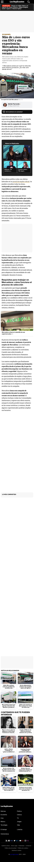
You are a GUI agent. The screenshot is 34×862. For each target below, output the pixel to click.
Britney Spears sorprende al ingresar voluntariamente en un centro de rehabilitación (25, 770)
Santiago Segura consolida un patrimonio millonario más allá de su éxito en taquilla (25, 750)
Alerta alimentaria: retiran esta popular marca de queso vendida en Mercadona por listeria (25, 687)
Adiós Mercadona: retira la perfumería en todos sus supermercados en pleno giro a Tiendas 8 (8, 687)
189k (11, 840)
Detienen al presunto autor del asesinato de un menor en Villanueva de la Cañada (25, 789)
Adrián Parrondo (14, 104)
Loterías (19, 829)
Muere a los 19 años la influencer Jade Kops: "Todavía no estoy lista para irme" (8, 731)
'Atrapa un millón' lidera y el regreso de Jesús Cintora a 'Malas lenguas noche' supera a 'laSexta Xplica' (15, 7)
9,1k (22, 840)
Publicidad (21, 845)
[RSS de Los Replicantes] (6, 840)
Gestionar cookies (16, 850)
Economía (4, 814)
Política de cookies (23, 848)
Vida (18, 825)
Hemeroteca (5, 834)
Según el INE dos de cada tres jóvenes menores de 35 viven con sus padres (25, 731)
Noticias (3, 811)
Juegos (19, 821)
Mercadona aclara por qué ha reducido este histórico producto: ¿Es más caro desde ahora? (16, 67)
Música (3, 821)
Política (19, 811)
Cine (2, 818)
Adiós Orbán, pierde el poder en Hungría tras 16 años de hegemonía (8, 789)
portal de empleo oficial (21, 182)
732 (27, 840)
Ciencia (19, 814)
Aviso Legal (14, 845)
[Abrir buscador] (28, 2)
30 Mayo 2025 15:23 (13, 106)
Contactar (28, 845)
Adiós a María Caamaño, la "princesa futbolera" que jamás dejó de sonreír (9, 750)
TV (18, 818)
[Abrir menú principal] (2, 2)
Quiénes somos (6, 845)
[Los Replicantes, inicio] (17, 2)
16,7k (17, 840)
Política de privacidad (10, 848)
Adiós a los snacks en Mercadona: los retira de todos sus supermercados (25, 706)
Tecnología (4, 825)
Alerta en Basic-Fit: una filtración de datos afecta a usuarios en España (8, 770)
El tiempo (4, 829)
